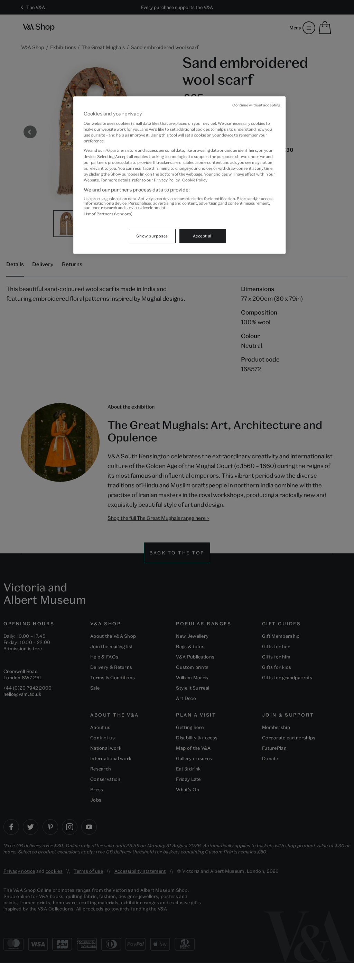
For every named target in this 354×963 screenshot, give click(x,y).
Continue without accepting (256, 105)
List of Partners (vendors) (108, 214)
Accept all (203, 236)
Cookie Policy (194, 180)
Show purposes (152, 236)
